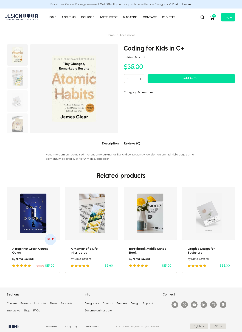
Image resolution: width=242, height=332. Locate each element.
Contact (108, 303)
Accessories (127, 35)
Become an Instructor (99, 310)
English (197, 326)
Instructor (40, 303)
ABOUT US (68, 17)
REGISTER (169, 17)
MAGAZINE (130, 17)
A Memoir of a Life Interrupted (84, 251)
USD (215, 326)
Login (228, 17)
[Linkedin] (204, 304)
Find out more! (182, 4)
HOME (52, 17)
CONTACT (150, 17)
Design (135, 303)
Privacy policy (70, 326)
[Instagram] (213, 304)
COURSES (87, 17)
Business (122, 303)
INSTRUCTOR (109, 17)
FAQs (36, 310)
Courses (12, 303)
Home (111, 35)
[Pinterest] (223, 304)
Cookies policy (92, 326)
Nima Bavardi (136, 57)
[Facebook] (174, 304)
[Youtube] (194, 304)
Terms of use (51, 326)
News (53, 303)
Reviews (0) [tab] (132, 143)
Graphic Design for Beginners (201, 251)
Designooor (92, 303)
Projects (26, 303)
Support (148, 303)
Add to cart (191, 78)
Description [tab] (110, 143)
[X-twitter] (184, 304)
